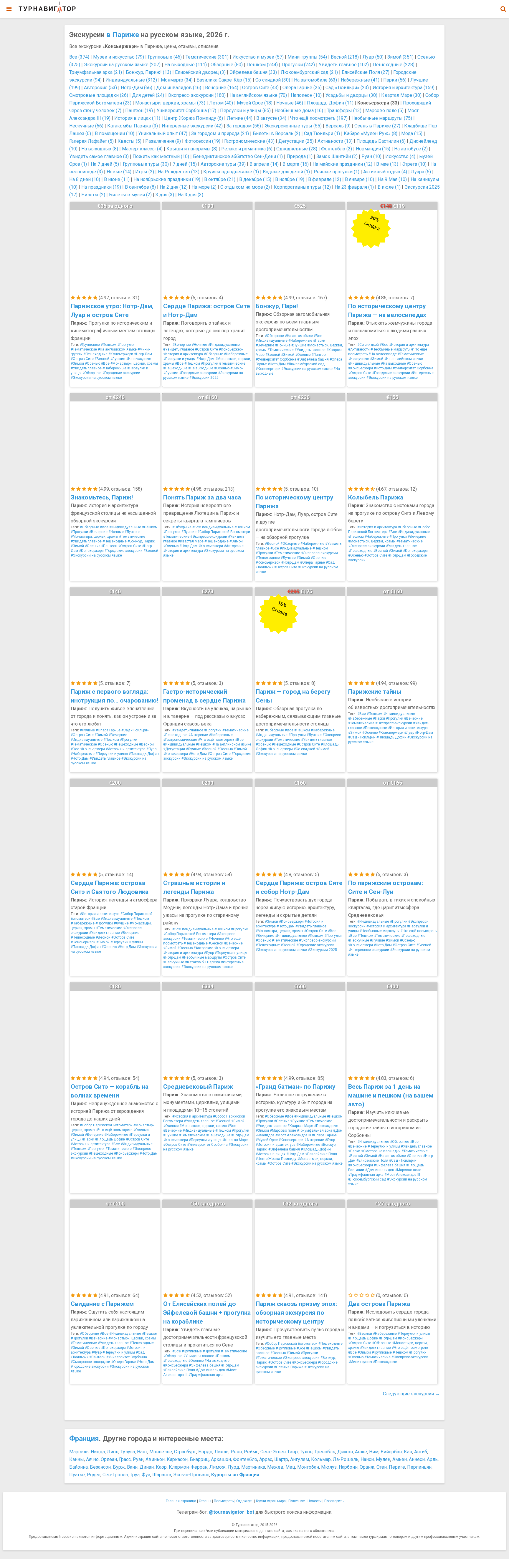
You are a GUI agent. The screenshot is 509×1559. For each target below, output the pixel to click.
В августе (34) (271, 118)
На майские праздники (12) (342, 164)
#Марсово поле (283, 1130)
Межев (275, 1467)
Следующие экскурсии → (411, 1394)
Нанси (367, 1459)
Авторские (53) (100, 87)
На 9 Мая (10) (392, 179)
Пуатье (77, 1474)
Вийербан (391, 1452)
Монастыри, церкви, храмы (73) (170, 103)
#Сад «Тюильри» (135, 730)
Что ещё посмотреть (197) (319, 118)
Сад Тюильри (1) (322, 133)
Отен (381, 1467)
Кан (408, 1452)
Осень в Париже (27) (377, 126)
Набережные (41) (360, 80)
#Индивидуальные (224, 345)
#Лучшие (117, 359)
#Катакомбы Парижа (202, 962)
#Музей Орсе (267, 1140)
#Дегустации (174, 749)
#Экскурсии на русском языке (96, 378)
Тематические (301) (207, 57)
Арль (432, 1459)
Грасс (125, 1459)
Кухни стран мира (271, 1501)
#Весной (102, 359)
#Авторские (234, 546)
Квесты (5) (129, 141)
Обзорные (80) (227, 64)
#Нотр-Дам (143, 354)
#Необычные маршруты (390, 349)
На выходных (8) (99, 149)
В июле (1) (389, 187)
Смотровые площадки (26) (98, 95)
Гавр (293, 1452)
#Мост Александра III (293, 1135)
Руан (138, 1459)
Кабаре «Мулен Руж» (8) (370, 133)
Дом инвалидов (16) (178, 87)
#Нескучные (358, 359)
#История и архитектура (183, 354)
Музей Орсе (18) (254, 103)
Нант (142, 1452)
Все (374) (79, 57)
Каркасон (177, 1459)
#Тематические (84, 349)
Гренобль (325, 1452)
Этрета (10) (414, 164)
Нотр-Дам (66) (136, 87)
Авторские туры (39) (223, 164)
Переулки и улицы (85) (245, 110)
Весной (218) (345, 57)
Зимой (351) (400, 57)
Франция (84, 1439)
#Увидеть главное (86, 368)
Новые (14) (119, 172)
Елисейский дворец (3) (200, 72)
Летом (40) (221, 103)
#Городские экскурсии (121, 373)
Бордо (205, 1452)
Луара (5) (421, 172)
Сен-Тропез (115, 1474)
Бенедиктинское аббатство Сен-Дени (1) (238, 156)
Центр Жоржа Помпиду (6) (193, 118)
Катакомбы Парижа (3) (132, 126)
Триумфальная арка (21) (95, 72)
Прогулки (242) (298, 64)
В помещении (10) (114, 133)
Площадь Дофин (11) (330, 103)
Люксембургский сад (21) (309, 72)
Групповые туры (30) (146, 164)
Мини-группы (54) (307, 57)
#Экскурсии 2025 (204, 378)
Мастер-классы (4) (142, 149)
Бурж (119, 1467)
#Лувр (151, 749)
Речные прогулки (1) (336, 172)
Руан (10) (371, 156)
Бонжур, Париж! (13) (148, 72)
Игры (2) (144, 172)
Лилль (221, 1452)
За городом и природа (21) (220, 133)
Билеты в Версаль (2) (276, 133)
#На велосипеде (382, 354)
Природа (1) (300, 156)
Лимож (217, 1467)
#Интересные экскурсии (368, 950)
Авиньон (155, 1459)
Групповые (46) (165, 57)
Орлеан (109, 1459)
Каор (161, 1467)
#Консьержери (120, 354)
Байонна (78, 1467)
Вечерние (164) (221, 87)
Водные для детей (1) (286, 172)
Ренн (236, 1452)
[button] (503, 9)
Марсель (79, 1452)
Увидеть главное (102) (344, 64)
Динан (147, 1467)
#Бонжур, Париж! (142, 541)
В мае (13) (387, 164)
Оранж (367, 1467)
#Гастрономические (180, 740)
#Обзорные (91, 373)
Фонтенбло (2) (336, 149)
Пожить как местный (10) (161, 156)
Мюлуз (329, 1467)
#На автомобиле (299, 336)
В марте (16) (295, 164)
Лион (112, 1452)
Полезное (296, 1501)
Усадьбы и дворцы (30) (351, 95)
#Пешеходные (95, 354)
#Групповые (90, 345)
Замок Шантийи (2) (337, 156)
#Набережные (114, 368)
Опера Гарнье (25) (302, 87)
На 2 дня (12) (174, 187)
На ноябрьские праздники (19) (166, 179)
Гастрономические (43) (249, 141)
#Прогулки (126, 345)
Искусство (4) (400, 156)
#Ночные (199, 345)
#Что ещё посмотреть (216, 740)
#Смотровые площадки (381, 1151)
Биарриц (199, 1459)
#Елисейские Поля (321, 1154)
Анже (361, 1452)
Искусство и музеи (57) (258, 57)
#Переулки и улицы (179, 359)
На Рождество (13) (178, 172)
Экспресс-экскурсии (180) (197, 95)
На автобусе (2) (411, 149)
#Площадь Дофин (144, 754)
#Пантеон (319, 355)
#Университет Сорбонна (276, 359)
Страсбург (185, 1452)
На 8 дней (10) (84, 179)
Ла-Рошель (345, 1459)
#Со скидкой (368, 345)
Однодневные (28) (296, 149)
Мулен (383, 1459)
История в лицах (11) (137, 118)
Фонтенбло (245, 1459)
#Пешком (108, 345)
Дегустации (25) (296, 141)
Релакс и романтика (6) (246, 149)
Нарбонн (348, 1467)
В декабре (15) (255, 179)
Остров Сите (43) (260, 87)
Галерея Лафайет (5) (91, 141)
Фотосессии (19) (202, 141)
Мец (290, 1467)
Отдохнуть (244, 1501)
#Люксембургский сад (306, 364)
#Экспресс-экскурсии (208, 536)
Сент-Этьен (273, 1452)
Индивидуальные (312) (131, 80)
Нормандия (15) (373, 149)
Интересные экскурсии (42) (192, 126)
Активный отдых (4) (385, 172)
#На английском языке (117, 349)
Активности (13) (335, 141)
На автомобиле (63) (315, 80)
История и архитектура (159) (403, 87)
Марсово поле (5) (384, 110)
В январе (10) (359, 179)
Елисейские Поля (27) (365, 72)
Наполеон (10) (306, 95)
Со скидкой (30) (272, 80)
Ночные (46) (289, 103)
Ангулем (299, 1459)
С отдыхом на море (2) (245, 187)
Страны (205, 1501)
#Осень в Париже (288, 1367)
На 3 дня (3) (190, 194)
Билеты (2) (93, 194)
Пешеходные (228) (393, 64)
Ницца (98, 1452)
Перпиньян (419, 1467)
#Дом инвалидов (379, 1170)
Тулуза (127, 1452)
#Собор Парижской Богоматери (223, 532)
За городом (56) (244, 126)
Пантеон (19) (139, 110)
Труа (135, 1474)
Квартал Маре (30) (401, 95)
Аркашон (221, 1459)
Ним (374, 1452)
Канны (76, 1459)
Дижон (345, 1452)
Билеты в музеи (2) (130, 194)
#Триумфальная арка (314, 1130)
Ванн (132, 1467)
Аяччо (92, 1459)
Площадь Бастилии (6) (381, 141)
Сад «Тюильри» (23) (347, 87)
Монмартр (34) (177, 80)
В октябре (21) (219, 179)
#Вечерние (181, 345)
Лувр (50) (373, 57)
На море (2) (204, 187)
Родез (93, 1474)
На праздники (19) (101, 187)
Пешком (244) (262, 64)
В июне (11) (117, 179)
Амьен (399, 1459)
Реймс (251, 1452)
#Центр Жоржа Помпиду (276, 1159)
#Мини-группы (360, 1362)
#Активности (359, 349)
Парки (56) (394, 80)
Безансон (100, 1467)
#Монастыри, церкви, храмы (134, 363)
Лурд (233, 1467)
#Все (105, 363)
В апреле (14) (264, 164)
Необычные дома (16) (299, 110)
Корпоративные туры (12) (302, 187)
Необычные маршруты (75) (381, 118)
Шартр (281, 1459)
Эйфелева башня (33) (253, 72)
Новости (315, 1501)
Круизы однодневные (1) (231, 172)
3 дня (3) (165, 194)
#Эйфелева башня (313, 359)
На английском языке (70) (258, 95)
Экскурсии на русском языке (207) (122, 64)
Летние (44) (239, 118)
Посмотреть (224, 1501)
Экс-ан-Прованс (191, 1474)
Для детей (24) (148, 95)
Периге (397, 1467)
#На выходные (138, 359)
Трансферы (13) (344, 110)
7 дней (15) (185, 164)
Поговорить (333, 1501)
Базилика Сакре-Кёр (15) (224, 80)
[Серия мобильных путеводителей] (47, 7)
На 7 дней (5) (105, 164)
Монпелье (160, 1452)
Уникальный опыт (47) (162, 133)
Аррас (265, 1459)
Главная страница (181, 1501)
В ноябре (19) (289, 179)
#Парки (319, 340)
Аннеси (417, 1459)
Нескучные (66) (86, 126)
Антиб (420, 1452)
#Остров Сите (82, 359)
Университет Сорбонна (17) (186, 110)
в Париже (122, 35)
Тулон (306, 1452)
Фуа (146, 1474)
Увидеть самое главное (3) (99, 156)
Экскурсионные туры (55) (293, 126)
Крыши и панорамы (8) (191, 149)
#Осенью (92, 363)
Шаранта (161, 1474)
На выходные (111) (185, 64)
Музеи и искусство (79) (118, 57)
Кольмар (321, 1459)
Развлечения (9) (163, 141)
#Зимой (77, 363)
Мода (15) (411, 133)
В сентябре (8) (140, 187)
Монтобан (308, 1467)
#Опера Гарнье (312, 562)
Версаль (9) (338, 126)
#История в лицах (270, 1154)
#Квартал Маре (191, 541)
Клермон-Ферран (188, 1467)
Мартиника (253, 1467)
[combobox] (503, 6)
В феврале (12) (324, 179)
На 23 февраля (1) (354, 187)
